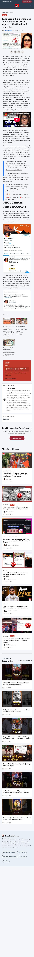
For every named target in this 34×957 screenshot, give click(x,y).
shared (21, 80)
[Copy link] (22, 52)
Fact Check (9, 12)
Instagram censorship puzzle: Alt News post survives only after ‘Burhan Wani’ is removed (16, 540)
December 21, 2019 (11, 175)
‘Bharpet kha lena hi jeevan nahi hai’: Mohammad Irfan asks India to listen (15, 607)
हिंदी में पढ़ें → (6, 419)
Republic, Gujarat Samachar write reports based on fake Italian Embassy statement (17, 818)
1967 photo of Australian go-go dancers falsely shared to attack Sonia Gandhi (16, 508)
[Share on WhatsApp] (18, 52)
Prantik (9, 610)
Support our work (27, 1)
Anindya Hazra (9, 511)
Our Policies (22, 852)
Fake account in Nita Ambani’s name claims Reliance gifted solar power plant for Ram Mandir (8, 330)
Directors (5, 860)
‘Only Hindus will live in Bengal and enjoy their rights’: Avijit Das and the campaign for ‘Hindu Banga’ (15, 474)
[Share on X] (15, 52)
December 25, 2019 (11, 199)
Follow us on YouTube (25, 660)
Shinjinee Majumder (11, 579)
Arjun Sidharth (8, 30)
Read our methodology (11, 378)
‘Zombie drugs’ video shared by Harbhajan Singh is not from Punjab (17, 764)
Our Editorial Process (9, 852)
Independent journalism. (7, 1)
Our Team (22, 856)
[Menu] (31, 5)
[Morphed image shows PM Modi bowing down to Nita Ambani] (22, 321)
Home (3, 12)
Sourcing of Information (9, 856)
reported (8, 279)
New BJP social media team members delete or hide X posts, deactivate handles (15, 574)
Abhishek (14, 610)
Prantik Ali (8, 479)
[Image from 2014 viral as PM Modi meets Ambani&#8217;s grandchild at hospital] (9, 342)
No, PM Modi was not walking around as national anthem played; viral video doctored (16, 640)
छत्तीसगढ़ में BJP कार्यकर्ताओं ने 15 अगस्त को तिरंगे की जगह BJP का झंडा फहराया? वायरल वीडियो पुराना (15, 683)
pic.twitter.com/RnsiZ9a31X (14, 170)
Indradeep (10, 545)
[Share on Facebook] (11, 52)
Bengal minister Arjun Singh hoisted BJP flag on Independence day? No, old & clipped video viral (17, 737)
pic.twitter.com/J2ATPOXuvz (19, 194)
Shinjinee (16, 545)
